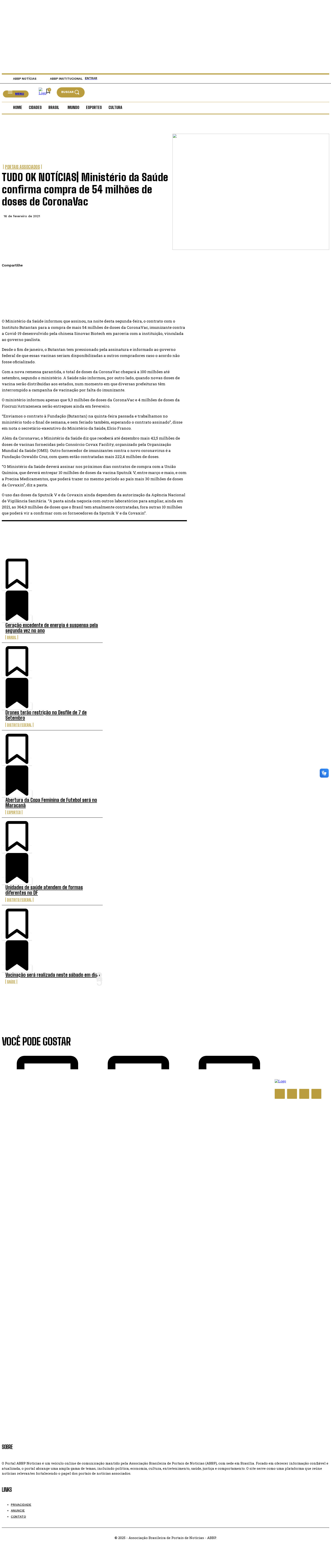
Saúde (11, 982)
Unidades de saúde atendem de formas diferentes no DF (44, 890)
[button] (70, 92)
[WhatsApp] (9, 297)
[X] (9, 286)
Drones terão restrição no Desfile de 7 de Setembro (46, 715)
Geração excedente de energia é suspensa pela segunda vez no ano (51, 628)
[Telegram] (9, 308)
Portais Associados (22, 167)
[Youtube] (316, 1094)
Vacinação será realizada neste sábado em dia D (53, 975)
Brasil (11, 637)
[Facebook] (9, 276)
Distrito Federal (19, 725)
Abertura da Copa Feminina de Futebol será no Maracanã (51, 802)
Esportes (14, 812)
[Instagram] (292, 1094)
